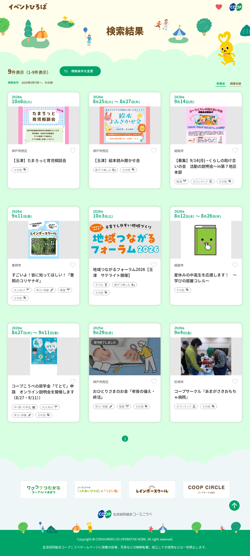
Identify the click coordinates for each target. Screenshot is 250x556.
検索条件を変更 (82, 71)
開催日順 (235, 83)
